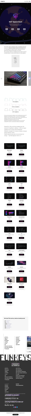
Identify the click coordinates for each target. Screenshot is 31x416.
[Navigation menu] (29, 1)
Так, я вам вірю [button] (15, 414)
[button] (26, 1)
